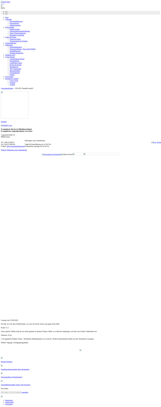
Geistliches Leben (16, 63)
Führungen (9, 45)
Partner (12, 75)
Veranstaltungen (10, 43)
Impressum (9, 400)
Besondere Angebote (17, 35)
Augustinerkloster (7, 88)
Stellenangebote (15, 25)
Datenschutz (9, 402)
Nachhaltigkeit (15, 73)
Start (6, 17)
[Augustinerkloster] (2, 6)
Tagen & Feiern (10, 37)
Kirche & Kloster (16, 65)
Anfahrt (12, 85)
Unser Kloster (10, 57)
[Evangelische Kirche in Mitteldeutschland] (2, 396)
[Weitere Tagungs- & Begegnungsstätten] (80, 350)
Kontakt (12, 83)
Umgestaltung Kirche (17, 59)
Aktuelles (8, 19)
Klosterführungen (16, 47)
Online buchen (15, 29)
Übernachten (9, 27)
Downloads (9, 77)
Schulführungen (15, 51)
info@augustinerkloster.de (16, 146)
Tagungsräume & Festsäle (18, 41)
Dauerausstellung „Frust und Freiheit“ (23, 49)
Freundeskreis (14, 61)
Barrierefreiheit (15, 71)
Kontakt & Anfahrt (11, 79)
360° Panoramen (15, 69)
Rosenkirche (14, 67)
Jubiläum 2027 (10, 55)
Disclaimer (9, 404)
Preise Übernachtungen (18, 33)
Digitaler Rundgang (16, 53)
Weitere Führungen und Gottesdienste (14, 150)
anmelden (25, 392)
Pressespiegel (14, 23)
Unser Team (14, 81)
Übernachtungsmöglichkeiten (20, 31)
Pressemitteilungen (16, 21)
